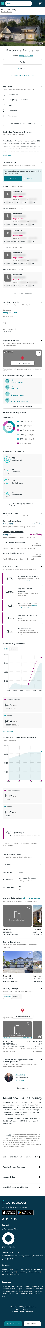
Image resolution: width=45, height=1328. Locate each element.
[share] (34, 10)
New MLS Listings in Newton (15, 1187)
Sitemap (16, 1274)
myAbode (17, 1207)
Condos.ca (6, 1207)
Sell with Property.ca (24, 1286)
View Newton (8, 731)
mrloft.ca (15, 1269)
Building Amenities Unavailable (22, 123)
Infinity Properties (26, 56)
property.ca (6, 1269)
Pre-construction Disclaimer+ (22, 1312)
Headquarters (26, 1269)
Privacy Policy (34, 1272)
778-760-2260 (19, 1080)
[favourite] (40, 10)
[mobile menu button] (41, 3)
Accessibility (22, 1272)
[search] (18, 3)
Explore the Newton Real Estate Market (20, 1157)
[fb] (7, 1219)
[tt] (3, 1219)
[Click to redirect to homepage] (2, 3)
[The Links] (29, 908)
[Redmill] (30, 954)
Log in (29, 179)
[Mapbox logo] (8, 1017)
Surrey (9, 12)
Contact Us (38, 1286)
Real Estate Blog (8, 1286)
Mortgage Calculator (11, 1291)
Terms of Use (7, 1274)
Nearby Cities (9, 1177)
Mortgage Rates (26, 1291)
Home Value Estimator (34, 1289)
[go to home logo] (14, 1202)
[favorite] (29, 1023)
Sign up (13, 179)
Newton (4, 12)
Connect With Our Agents (13, 1289)
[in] (11, 1219)
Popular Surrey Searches (14, 1167)
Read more (7, 155)
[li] (15, 1219)
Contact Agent (22, 1088)
